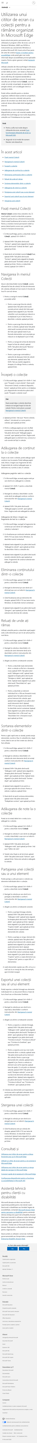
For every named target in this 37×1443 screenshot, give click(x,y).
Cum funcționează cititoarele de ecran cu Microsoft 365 (18, 132)
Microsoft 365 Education (8, 1314)
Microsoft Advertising (7, 1354)
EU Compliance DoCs (22, 1436)
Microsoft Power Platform (8, 1386)
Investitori (5, 1413)
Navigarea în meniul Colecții (15, 162)
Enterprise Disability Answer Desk (13, 1239)
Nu (24, 1249)
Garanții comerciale (7, 1295)
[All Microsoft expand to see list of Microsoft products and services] (2, 2)
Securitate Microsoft (7, 1341)
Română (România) (10, 1418)
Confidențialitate (18, 1430)
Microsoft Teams (6, 1360)
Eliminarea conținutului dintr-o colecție (18, 175)
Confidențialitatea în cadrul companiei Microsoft (14, 1406)
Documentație (6, 1373)
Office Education (6, 1318)
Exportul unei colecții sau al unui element (19, 196)
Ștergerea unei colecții (12, 201)
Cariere (4, 1403)
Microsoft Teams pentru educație (10, 1311)
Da (12, 1249)
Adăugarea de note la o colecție (16, 188)
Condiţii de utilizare (7, 1433)
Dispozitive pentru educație (9, 1308)
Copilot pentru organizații (8, 1259)
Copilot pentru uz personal (9, 1262)
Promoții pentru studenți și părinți (10, 1324)
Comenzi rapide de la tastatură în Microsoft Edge (18, 1174)
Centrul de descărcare (7, 1282)
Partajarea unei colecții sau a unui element (19, 192)
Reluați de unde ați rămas (14, 179)
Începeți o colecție (11, 166)
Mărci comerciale (18, 1433)
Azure (3, 1344)
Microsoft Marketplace (8, 1383)
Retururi (4, 1285)
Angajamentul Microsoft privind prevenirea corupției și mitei (17, 1409)
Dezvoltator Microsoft (7, 1370)
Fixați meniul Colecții (12, 157)
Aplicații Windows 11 (7, 1269)
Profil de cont (5, 1278)
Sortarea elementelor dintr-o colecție (18, 183)
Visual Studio (5, 1393)
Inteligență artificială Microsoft (10, 1337)
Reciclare (4, 1292)
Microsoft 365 (5, 1266)
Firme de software (6, 1390)
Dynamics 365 (5, 1347)
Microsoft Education (7, 1305)
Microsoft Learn (6, 1377)
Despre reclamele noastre (8, 1436)
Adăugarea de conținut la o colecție (17, 170)
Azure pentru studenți (7, 1328)
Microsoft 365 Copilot (7, 1357)
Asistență (5, 7)
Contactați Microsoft (7, 1430)
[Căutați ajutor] (7, 2)
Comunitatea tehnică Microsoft (10, 1380)
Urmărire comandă (7, 1288)
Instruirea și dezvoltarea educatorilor (11, 1321)
